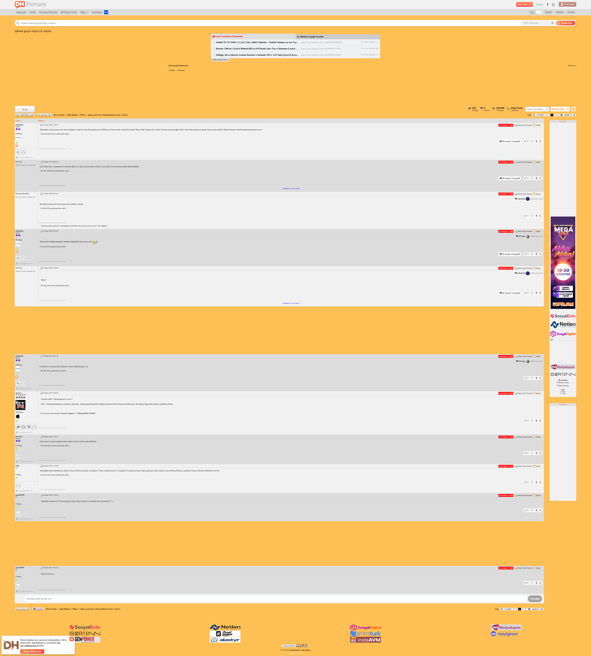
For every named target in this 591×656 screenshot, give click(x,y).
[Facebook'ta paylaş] (536, 141)
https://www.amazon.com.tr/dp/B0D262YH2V (321, 55)
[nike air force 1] (563, 376)
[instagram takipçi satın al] (563, 336)
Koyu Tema (532, 12)
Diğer (83, 12)
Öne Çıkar (25, 114)
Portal (32, 12)
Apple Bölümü (72, 115)
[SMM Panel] (365, 636)
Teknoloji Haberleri (48, 12)
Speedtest (97, 12)
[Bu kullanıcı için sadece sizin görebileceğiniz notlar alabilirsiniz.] (17, 143)
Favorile (39, 609)
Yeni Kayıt (569, 4)
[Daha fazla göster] (220, 59)
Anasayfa (21, 12)
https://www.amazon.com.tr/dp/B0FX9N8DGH (321, 42)
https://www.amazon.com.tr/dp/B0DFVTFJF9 (321, 49)
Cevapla (44, 115)
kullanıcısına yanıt (530, 199)
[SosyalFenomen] (225, 636)
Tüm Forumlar (58, 115)
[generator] (84, 642)
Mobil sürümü (564, 382)
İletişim (548, 12)
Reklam (560, 12)
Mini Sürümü (564, 386)
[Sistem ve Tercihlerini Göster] (18, 137)
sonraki (566, 115)
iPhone (82, 115)
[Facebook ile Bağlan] (547, 4)
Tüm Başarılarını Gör (25, 157)
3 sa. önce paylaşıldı (368, 42)
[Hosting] (563, 328)
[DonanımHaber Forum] (31, 4)
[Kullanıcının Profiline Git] (20, 405)
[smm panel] (563, 369)
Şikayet (538, 125)
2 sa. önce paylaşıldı (368, 48)
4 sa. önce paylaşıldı (368, 55)
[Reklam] (106, 12)
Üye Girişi (523, 4)
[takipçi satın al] (563, 318)
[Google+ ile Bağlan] (553, 4)
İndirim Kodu (70, 12)
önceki (541, 115)
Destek (571, 12)
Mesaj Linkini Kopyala (525, 125)
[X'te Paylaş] (540, 141)
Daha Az (571, 65)
